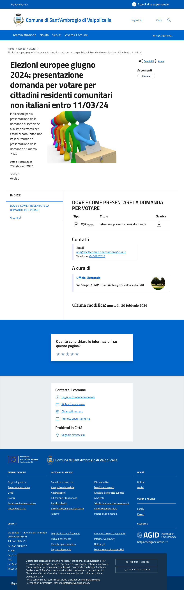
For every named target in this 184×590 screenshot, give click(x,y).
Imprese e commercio (105, 514)
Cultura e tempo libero (105, 508)
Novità (21, 49)
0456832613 (97, 256)
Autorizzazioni (58, 493)
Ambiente (99, 498)
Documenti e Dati (17, 508)
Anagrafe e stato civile (62, 487)
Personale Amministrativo (22, 503)
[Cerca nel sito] (169, 20)
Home (11, 49)
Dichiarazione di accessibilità (109, 549)
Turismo (55, 514)
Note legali (99, 544)
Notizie (140, 482)
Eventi (140, 514)
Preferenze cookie (90, 579)
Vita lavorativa (101, 482)
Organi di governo (17, 482)
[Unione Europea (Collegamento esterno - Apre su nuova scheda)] (24, 460)
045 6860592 (19, 546)
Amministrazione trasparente (109, 533)
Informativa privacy (104, 539)
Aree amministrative (19, 487)
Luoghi (140, 509)
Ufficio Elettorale (88, 277)
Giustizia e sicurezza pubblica (109, 493)
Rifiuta (139, 562)
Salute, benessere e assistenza (67, 508)
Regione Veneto (19, 4)
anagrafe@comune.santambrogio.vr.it (101, 252)
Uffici (10, 493)
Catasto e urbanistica (62, 482)
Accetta (139, 569)
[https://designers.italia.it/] (156, 535)
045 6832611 (19, 541)
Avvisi (32, 49)
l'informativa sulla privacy (76, 583)
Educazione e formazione (64, 498)
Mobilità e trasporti (104, 487)
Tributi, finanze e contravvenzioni (111, 503)
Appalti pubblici (58, 503)
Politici (11, 498)
